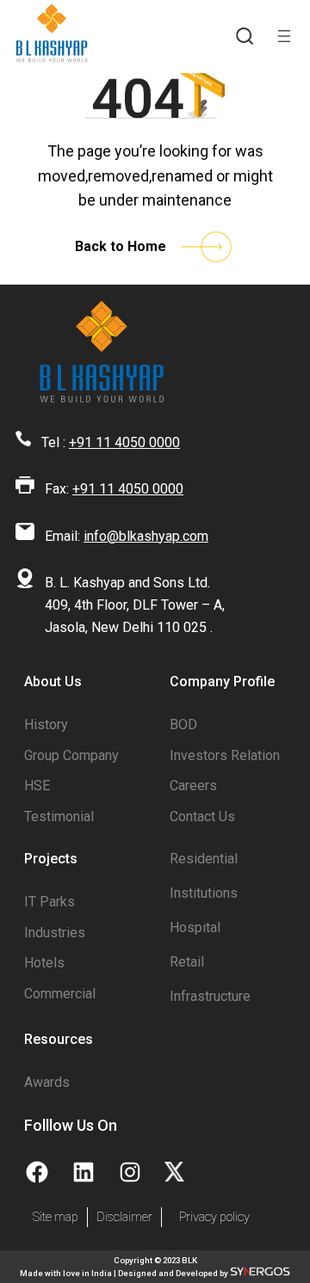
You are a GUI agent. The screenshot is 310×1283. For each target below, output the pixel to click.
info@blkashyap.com (146, 536)
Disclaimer (124, 1217)
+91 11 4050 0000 (124, 442)
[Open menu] (284, 36)
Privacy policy (214, 1217)
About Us (53, 681)
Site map (55, 1217)
